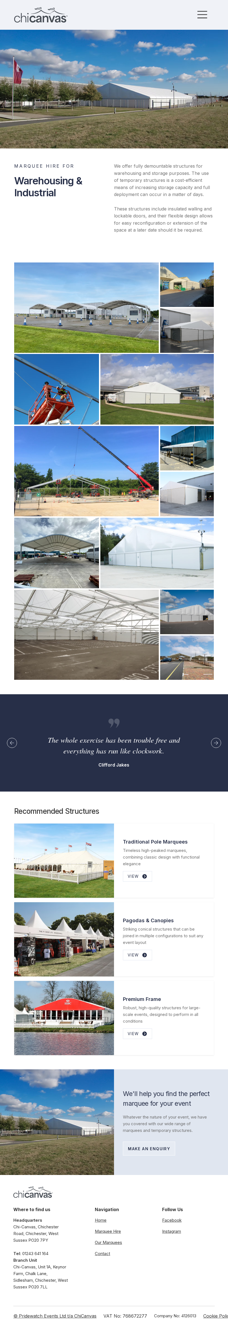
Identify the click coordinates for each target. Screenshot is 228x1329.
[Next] (216, 743)
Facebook (172, 1220)
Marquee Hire (108, 1231)
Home (100, 1220)
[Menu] (202, 14)
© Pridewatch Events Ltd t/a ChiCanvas (54, 1316)
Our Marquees (108, 1242)
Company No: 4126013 (175, 1315)
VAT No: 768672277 (125, 1316)
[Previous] (12, 743)
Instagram (171, 1231)
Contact (102, 1253)
